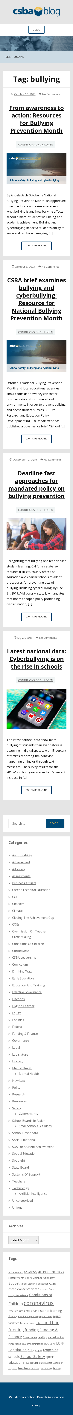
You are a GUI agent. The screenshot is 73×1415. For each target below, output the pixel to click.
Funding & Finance (25, 1034)
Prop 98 (38, 1350)
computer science (18, 1295)
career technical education (34, 1283)
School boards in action (28, 1121)
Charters (18, 904)
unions (17, 1207)
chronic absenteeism (22, 1289)
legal (16, 1047)
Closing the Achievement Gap (33, 918)
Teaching (35, 1368)
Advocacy (18, 869)
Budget (14, 1283)
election (22, 1316)
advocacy (30, 1272)
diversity (12, 1316)
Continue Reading (38, 247)
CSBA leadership (24, 957)
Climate (17, 911)
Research (18, 1094)
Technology (20, 1188)
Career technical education (31, 890)
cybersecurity (28, 1114)
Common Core (46, 1289)
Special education (24, 1153)
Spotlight (18, 1160)
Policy (16, 1087)
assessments (21, 876)
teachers (24, 1368)
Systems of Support (26, 1174)
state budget (45, 1362)
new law (18, 1081)
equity (16, 1013)
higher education (55, 1337)
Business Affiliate (24, 883)
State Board (20, 1167)
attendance (48, 1271)
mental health (22, 1068)
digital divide (30, 1311)
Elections (18, 999)
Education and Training (28, 985)
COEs (15, 924)
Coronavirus (21, 951)
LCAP (52, 1343)
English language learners (39, 1316)
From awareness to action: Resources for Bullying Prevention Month (36, 119)
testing (57, 1368)
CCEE (15, 897)
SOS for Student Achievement (33, 1147)
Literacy (17, 1061)
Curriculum (20, 964)
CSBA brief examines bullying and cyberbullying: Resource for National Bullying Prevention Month (36, 299)
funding (32, 1329)
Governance (20, 1041)
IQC (46, 1343)
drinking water (23, 971)
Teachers (18, 1181)
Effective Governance (27, 992)
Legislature (20, 1054)
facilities (18, 1020)
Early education (23, 978)
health (41, 1337)
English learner (23, 1006)
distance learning (50, 1311)
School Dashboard (25, 1133)
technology (46, 1368)
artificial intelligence (33, 1194)
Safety (16, 1108)
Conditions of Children (35, 144)
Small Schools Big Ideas (35, 1126)
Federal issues (27, 1323)
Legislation (17, 1349)
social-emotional (24, 1140)
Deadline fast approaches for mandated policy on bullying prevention (36, 484)
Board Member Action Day (40, 1277)
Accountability (22, 855)
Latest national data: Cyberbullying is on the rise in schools (36, 658)
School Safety (32, 1356)
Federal (17, 1027)
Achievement (21, 862)
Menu (36, 29)
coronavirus (39, 1303)
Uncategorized (22, 1200)
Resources (19, 1101)
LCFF (60, 1343)
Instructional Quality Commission (25, 1343)
